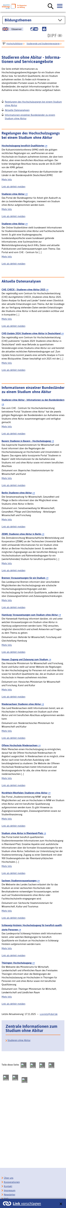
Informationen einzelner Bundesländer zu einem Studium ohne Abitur (29, 116)
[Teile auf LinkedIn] (6, 1077)
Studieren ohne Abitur (19, 1040)
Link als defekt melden (13, 186)
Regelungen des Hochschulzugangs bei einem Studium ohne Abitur (33, 103)
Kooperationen (12, 1182)
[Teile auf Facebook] (33, 1065)
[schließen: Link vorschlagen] (61, 1204)
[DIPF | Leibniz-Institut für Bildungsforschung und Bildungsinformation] (55, 35)
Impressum (9, 1190)
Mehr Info (7, 179)
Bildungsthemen (18, 20)
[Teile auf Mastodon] (23, 1065)
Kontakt (8, 1186)
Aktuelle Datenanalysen (16, 109)
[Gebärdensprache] (34, 29)
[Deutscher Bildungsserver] (14, 6)
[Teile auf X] (42, 1065)
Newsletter (9, 1194)
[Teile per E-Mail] (15, 1077)
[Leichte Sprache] (44, 29)
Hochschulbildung (14, 43)
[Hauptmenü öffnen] (60, 6)
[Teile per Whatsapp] (51, 1065)
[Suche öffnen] (50, 6)
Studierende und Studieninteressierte (43, 43)
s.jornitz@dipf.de (49, 1014)
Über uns (8, 1178)
